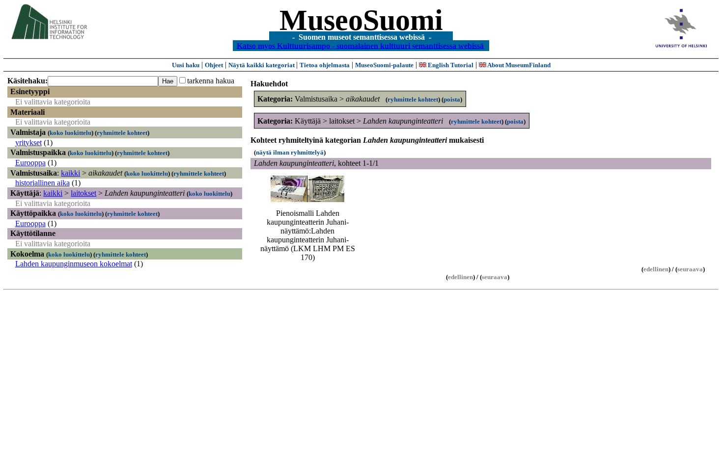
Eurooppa (30, 162)
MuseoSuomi (361, 20)
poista (452, 99)
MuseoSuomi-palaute (384, 65)
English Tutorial (449, 65)
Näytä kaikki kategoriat (262, 65)
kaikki (70, 173)
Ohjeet (214, 65)
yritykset (28, 142)
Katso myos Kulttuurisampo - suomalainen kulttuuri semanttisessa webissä (360, 45)
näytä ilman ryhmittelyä (290, 152)
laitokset (83, 193)
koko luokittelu (70, 132)
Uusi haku (185, 65)
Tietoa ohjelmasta (325, 65)
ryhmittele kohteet (122, 132)
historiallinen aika (42, 183)
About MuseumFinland (518, 65)
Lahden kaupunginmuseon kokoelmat (73, 264)
